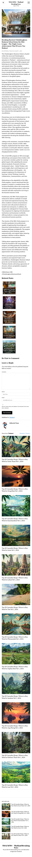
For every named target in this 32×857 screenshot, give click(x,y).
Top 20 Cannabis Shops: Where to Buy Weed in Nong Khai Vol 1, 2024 (15, 490)
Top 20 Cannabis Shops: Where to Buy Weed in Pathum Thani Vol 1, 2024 (15, 756)
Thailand (12, 417)
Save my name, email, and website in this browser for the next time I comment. (15, 407)
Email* (3, 397)
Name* (3, 391)
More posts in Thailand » (25, 433)
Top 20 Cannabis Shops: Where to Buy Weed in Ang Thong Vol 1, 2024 (15, 727)
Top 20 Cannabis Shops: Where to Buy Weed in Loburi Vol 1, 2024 (15, 579)
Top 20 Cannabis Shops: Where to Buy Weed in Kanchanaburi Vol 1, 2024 (15, 520)
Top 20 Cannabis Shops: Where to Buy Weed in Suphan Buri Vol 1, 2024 (15, 668)
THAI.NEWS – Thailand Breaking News (16, 846)
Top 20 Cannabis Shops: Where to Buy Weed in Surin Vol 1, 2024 (15, 549)
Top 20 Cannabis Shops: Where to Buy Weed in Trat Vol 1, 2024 (15, 608)
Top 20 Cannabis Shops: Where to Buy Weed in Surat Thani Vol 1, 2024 (15, 460)
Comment (4, 372)
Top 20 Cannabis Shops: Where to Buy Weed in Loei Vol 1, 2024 (15, 786)
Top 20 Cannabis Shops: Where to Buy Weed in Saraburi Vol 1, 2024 (15, 697)
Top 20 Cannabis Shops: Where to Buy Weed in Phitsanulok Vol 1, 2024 (15, 638)
